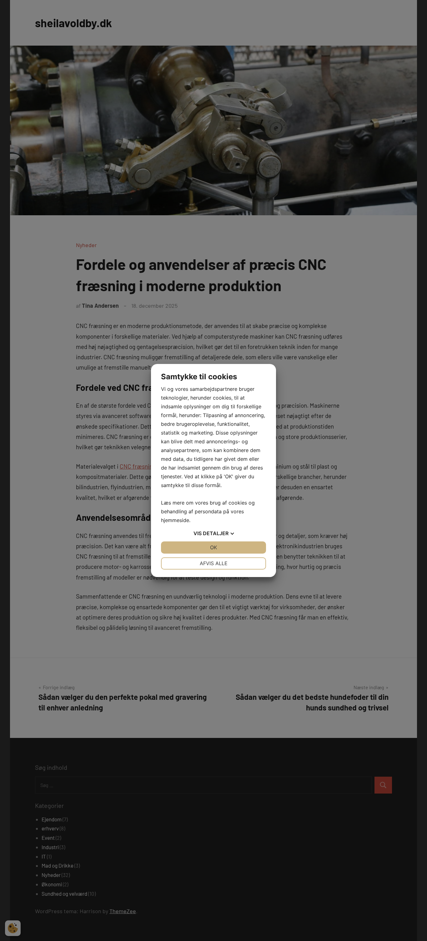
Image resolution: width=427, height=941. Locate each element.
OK (213, 547)
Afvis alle (214, 563)
